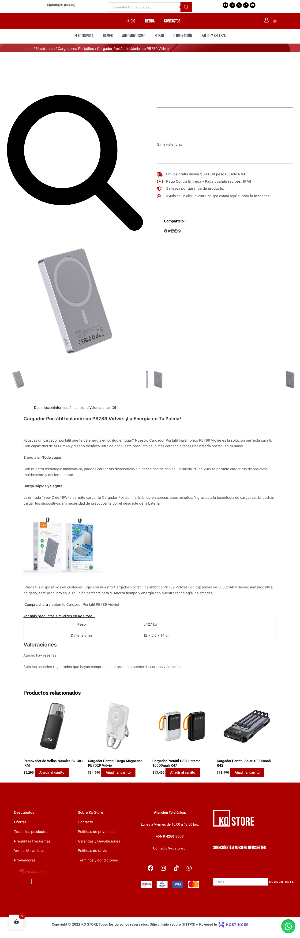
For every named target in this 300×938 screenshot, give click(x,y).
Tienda (150, 21)
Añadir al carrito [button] (51, 772)
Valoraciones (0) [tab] (102, 407)
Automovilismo (133, 36)
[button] (166, 231)
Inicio (131, 21)
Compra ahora (36, 604)
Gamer (108, 36)
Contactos (172, 21)
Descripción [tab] (44, 407)
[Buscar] (186, 7)
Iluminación (182, 36)
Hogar (159, 36)
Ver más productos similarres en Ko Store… (59, 616)
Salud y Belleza (214, 36)
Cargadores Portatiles (76, 48)
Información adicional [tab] (71, 407)
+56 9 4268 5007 (170, 836)
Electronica (84, 36)
